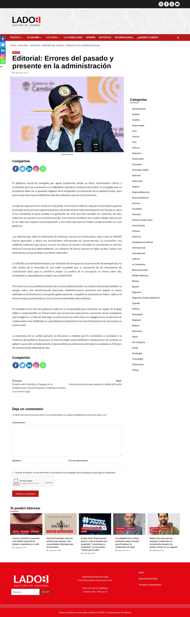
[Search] (178, 37)
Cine (134, 142)
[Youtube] (177, 4)
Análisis (136, 114)
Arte (134, 131)
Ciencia (135, 136)
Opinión (136, 303)
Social (135, 347)
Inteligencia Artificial (142, 242)
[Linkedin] (29, 169)
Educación (137, 181)
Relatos (136, 325)
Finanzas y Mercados (142, 219)
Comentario (19, 422)
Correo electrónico (78, 460)
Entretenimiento (140, 197)
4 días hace (121, 550)
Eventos (136, 203)
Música (135, 281)
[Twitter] (171, 4)
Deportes (136, 153)
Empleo (135, 186)
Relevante (137, 331)
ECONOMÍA (33, 37)
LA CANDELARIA (73, 37)
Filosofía (136, 214)
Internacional (138, 247)
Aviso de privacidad (148, 578)
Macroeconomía (140, 269)
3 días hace (18, 547)
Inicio (141, 572)
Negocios (136, 292)
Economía (137, 164)
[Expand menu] (22, 37)
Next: (95, 383)
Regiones (136, 320)
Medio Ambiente (140, 275)
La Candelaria (138, 264)
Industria (136, 236)
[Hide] (1, 67)
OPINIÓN (90, 37)
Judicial (135, 258)
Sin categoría (138, 342)
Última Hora (138, 364)
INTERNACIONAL (124, 37)
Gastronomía (138, 225)
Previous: (39, 386)
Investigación (138, 253)
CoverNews (111, 612)
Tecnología (137, 358)
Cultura (136, 147)
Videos (135, 370)
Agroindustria (139, 108)
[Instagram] (161, 4)
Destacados (138, 158)
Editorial (16, 52)
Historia (136, 231)
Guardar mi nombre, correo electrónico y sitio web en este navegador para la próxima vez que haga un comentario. (65, 473)
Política (136, 308)
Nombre (16, 460)
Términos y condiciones (150, 584)
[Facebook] (166, 4)
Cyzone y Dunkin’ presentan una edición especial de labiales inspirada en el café (26, 541)
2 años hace (19, 73)
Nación (135, 286)
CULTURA (51, 37)
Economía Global (140, 169)
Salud (134, 336)
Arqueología (138, 125)
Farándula (137, 208)
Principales (137, 314)
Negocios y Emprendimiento (146, 297)
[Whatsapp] (43, 169)
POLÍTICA (15, 37)
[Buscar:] (25, 592)
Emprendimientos (140, 192)
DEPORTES (105, 37)
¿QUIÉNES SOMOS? (148, 37)
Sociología (137, 353)
